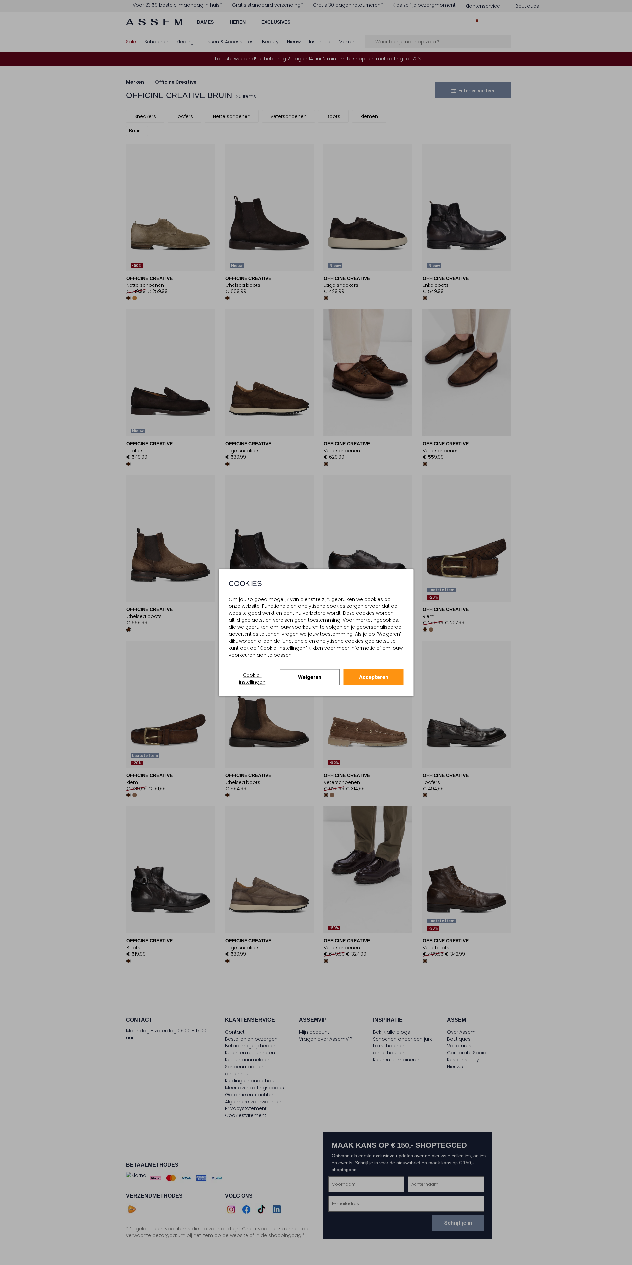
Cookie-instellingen (252, 678)
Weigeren (309, 677)
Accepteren (373, 677)
